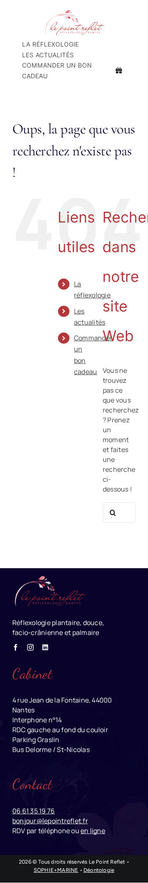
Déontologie (98, 870)
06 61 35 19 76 (33, 810)
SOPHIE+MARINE (56, 870)
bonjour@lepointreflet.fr (50, 820)
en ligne (93, 830)
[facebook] (15, 647)
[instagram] (30, 647)
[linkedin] (45, 647)
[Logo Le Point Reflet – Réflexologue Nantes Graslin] (74, 11)
